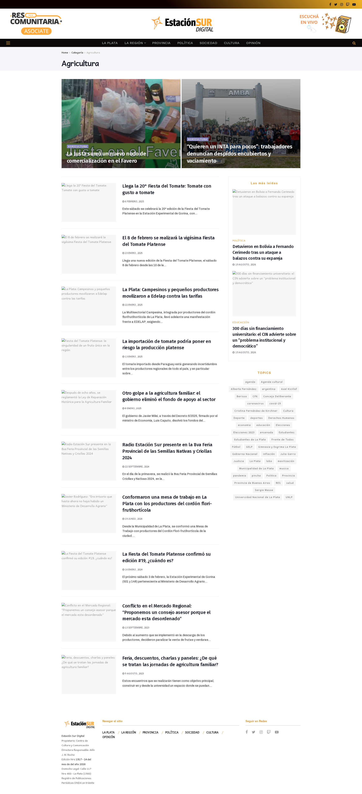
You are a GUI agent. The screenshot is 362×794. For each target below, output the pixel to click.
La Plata (255, 461)
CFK (255, 396)
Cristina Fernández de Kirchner (256, 411)
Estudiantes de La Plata (250, 439)
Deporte (239, 418)
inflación (269, 454)
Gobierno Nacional (244, 454)
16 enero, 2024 (133, 569)
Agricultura (93, 52)
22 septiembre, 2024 (136, 466)
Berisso (242, 396)
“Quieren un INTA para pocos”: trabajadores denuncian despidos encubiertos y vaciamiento (239, 153)
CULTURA (231, 43)
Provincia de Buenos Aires (252, 483)
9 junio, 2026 (77, 167)
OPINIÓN (253, 43)
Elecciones (283, 425)
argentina (268, 389)
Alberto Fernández (243, 389)
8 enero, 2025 (132, 408)
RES (278, 483)
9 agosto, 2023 (134, 673)
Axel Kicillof (289, 389)
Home (65, 52)
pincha (256, 475)
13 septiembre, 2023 (136, 627)
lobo (269, 461)
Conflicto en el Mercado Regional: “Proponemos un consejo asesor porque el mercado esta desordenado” (166, 612)
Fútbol (236, 447)
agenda (250, 382)
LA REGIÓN (133, 43)
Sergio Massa (264, 490)
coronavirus (255, 403)
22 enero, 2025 (133, 304)
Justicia (239, 461)
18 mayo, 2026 (197, 167)
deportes (256, 418)
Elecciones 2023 (243, 432)
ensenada (266, 432)
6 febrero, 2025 (134, 201)
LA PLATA (110, 43)
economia (244, 425)
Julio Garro (288, 454)
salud (290, 483)
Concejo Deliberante (277, 396)
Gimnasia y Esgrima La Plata (277, 447)
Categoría (77, 52)
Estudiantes (287, 432)
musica (284, 468)
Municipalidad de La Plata (256, 468)
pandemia (239, 475)
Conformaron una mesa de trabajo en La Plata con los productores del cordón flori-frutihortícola (167, 503)
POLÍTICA (185, 43)
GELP (249, 447)
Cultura (288, 411)
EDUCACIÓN (241, 322)
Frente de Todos (283, 439)
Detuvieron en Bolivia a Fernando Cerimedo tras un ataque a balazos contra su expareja (263, 252)
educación (263, 425)
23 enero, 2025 (133, 253)
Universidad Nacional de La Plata (257, 497)
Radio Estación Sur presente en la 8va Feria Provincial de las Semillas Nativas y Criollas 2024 (167, 451)
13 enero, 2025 (133, 356)
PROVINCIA (161, 43)
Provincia (288, 475)
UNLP (289, 497)
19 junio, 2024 (133, 518)
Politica (271, 475)
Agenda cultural (272, 382)
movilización (286, 461)
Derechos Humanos (281, 418)
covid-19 (275, 403)
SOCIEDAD (208, 43)
